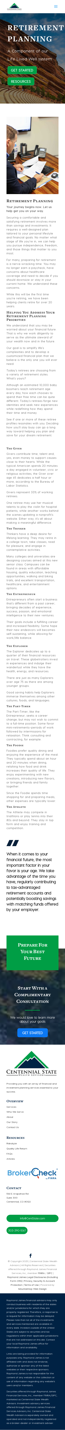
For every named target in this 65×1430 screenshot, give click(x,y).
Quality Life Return (16, 1148)
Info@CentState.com (32, 1218)
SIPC (49, 1273)
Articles (10, 1158)
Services (11, 1106)
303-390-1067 (17, 1230)
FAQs (9, 1153)
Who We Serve (15, 1111)
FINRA (41, 1273)
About (9, 1116)
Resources (21, 81)
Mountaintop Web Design (32, 1288)
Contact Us (12, 1127)
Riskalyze (11, 1143)
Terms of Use (31, 1284)
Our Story (12, 1122)
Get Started (22, 70)
